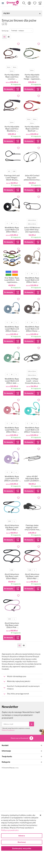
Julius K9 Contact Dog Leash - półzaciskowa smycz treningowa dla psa (32, 178)
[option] (8, 272)
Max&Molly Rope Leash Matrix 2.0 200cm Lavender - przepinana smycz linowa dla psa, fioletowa (11, 478)
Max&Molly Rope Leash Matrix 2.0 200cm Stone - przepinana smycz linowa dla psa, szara (32, 329)
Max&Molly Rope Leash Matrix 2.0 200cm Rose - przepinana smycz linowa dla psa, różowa (11, 430)
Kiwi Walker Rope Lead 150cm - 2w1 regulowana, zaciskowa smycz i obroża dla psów (11, 280)
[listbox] (12, 69)
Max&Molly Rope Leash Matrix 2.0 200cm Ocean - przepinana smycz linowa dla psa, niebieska (11, 329)
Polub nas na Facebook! (19, 738)
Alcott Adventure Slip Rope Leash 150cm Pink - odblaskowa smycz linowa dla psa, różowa (12, 625)
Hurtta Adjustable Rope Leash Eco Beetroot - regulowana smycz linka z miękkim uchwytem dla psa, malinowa (32, 129)
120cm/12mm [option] (32, 220)
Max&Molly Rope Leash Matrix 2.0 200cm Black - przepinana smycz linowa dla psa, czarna (11, 230)
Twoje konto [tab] (7, 756)
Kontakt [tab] (5, 745)
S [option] (7, 223)
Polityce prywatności (9, 830)
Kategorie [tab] (6, 762)
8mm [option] (14, 67)
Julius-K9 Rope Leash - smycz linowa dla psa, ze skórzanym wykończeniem (32, 381)
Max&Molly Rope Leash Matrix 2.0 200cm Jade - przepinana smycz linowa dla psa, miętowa (11, 381)
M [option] (11, 223)
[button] (24, 3)
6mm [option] (8, 67)
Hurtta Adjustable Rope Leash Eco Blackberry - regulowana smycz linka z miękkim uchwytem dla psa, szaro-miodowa (12, 129)
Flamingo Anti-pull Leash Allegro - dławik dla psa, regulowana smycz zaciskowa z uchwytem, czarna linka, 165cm (12, 178)
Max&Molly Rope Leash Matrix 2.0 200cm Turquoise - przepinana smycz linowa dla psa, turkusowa (32, 430)
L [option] (16, 223)
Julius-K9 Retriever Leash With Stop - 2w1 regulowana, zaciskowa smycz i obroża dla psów (32, 230)
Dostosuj (22, 842)
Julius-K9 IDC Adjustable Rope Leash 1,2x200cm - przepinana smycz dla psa (32, 478)
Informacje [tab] (6, 751)
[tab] (22, 676)
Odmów (21, 836)
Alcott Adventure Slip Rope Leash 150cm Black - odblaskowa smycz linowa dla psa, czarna (12, 576)
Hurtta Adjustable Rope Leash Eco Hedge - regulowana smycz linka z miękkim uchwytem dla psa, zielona (32, 77)
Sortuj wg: (6, 31)
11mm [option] (11, 71)
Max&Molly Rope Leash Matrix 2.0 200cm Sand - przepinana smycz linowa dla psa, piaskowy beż (32, 280)
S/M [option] (14, 171)
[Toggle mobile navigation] (3, 3)
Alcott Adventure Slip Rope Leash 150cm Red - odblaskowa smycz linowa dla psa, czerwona (32, 576)
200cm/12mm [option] (32, 224)
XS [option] (9, 171)
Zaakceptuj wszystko (21, 848)
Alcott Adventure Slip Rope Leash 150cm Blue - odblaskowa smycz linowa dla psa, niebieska (12, 527)
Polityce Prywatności (8, 730)
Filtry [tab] (7, 13)
